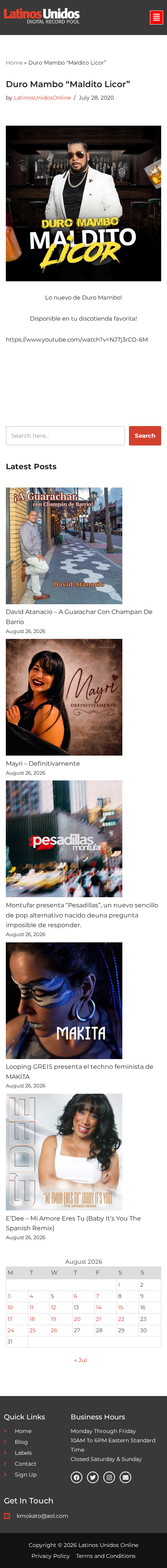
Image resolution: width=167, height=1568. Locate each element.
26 (54, 1330)
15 (120, 1307)
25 (33, 1330)
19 (53, 1319)
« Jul (80, 1360)
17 (9, 1319)
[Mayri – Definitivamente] (64, 699)
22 (121, 1319)
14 (98, 1307)
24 (10, 1330)
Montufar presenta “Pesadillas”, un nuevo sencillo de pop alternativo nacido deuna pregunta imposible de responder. (82, 915)
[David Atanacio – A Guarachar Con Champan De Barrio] (64, 547)
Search (145, 435)
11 (31, 1307)
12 (53, 1307)
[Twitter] (93, 1477)
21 (98, 1319)
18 (32, 1319)
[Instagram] (109, 1477)
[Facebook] (76, 1477)
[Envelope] (125, 1477)
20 (77, 1319)
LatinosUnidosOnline (42, 98)
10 (10, 1307)
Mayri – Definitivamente (43, 763)
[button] (156, 18)
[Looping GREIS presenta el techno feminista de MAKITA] (64, 1002)
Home (14, 62)
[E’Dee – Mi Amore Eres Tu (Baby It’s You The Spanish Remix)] (64, 1154)
